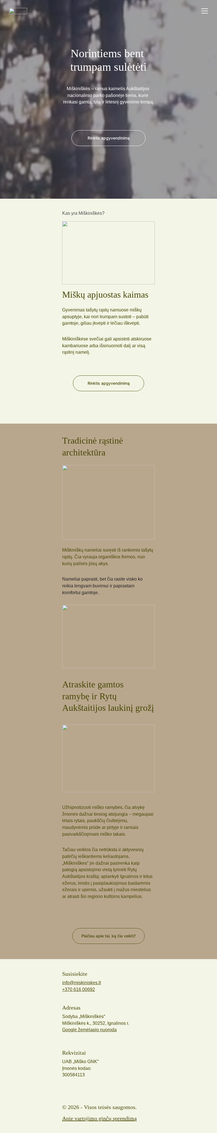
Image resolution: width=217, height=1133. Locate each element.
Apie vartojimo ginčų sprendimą (99, 1118)
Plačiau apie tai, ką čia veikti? (108, 935)
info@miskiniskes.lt (81, 982)
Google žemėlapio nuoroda (89, 1029)
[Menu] (204, 11)
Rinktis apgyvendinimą (109, 383)
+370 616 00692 (78, 989)
